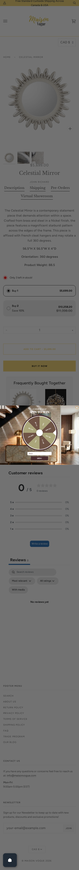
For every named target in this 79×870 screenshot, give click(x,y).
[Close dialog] (77, 407)
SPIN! (39, 458)
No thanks (39, 462)
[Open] (10, 860)
